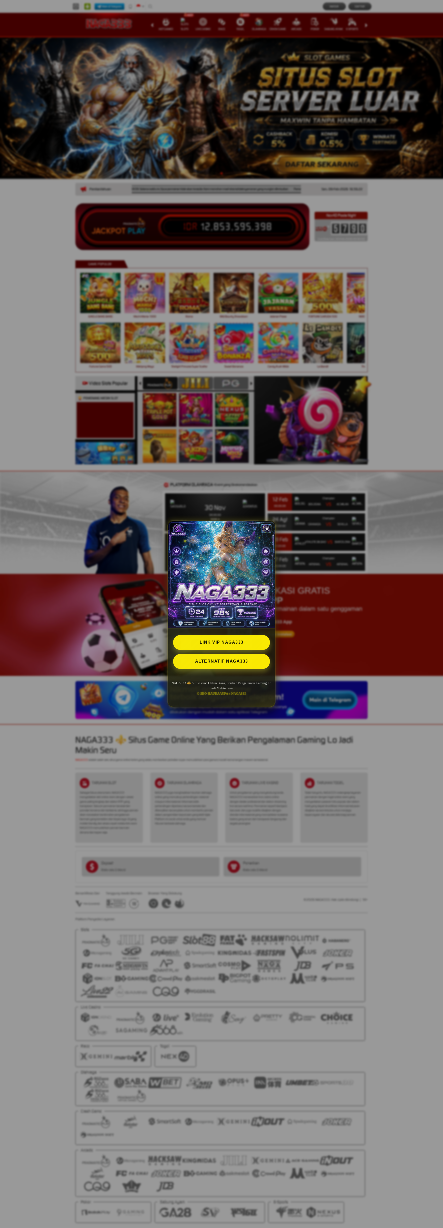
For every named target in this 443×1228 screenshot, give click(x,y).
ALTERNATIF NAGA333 (221, 661)
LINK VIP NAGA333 (222, 642)
